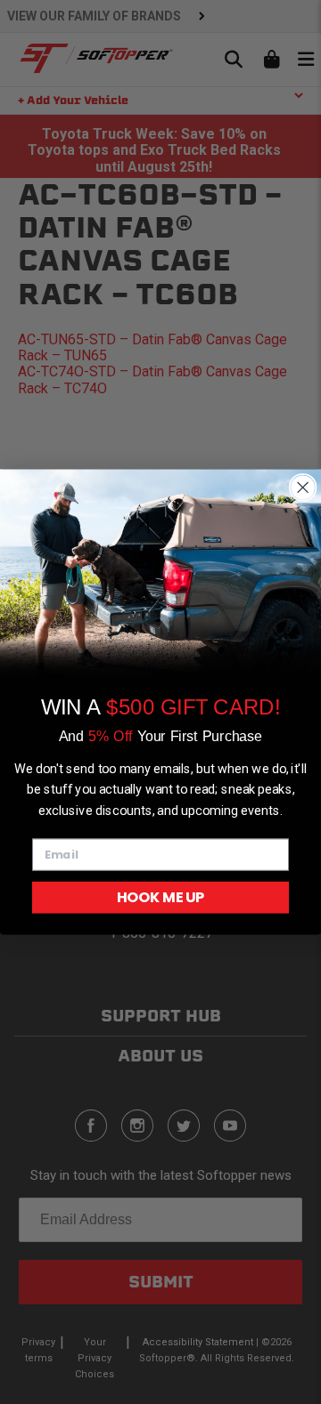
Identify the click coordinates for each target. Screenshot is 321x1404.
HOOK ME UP (160, 897)
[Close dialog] (303, 487)
